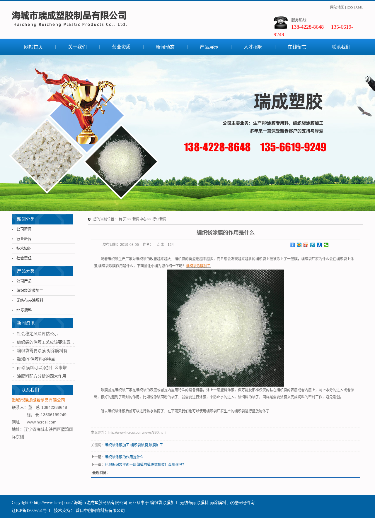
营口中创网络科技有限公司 (99, 510)
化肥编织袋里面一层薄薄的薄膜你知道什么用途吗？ (145, 465)
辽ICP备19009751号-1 (31, 510)
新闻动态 (165, 46)
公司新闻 (24, 229)
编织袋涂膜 (139, 445)
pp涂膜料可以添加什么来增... (43, 367)
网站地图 (337, 7)
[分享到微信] (326, 245)
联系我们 (341, 46)
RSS (350, 7)
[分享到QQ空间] (299, 245)
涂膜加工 (156, 445)
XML (359, 7)
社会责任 (24, 258)
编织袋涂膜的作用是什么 (124, 457)
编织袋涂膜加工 (29, 290)
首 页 (123, 219)
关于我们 (77, 46)
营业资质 (121, 46)
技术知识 (24, 248)
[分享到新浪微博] (306, 245)
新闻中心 (139, 219)
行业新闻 (24, 238)
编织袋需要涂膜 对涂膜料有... (44, 350)
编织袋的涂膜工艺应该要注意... (45, 342)
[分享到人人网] (319, 245)
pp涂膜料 (24, 310)
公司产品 (24, 281)
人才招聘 (253, 46)
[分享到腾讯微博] (312, 245)
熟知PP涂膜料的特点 (36, 359)
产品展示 (209, 46)
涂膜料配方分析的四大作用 (41, 376)
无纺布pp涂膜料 (29, 300)
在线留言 (297, 46)
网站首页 (33, 46)
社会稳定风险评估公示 (37, 333)
